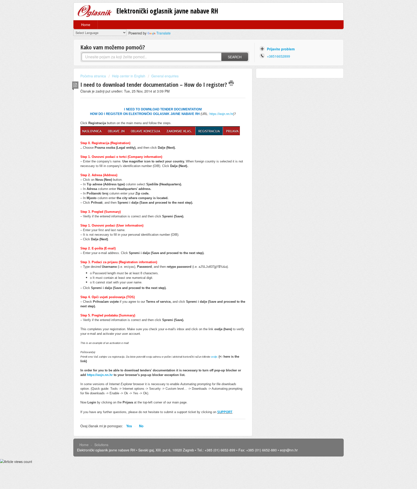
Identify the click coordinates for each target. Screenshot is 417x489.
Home (85, 24)
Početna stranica (93, 76)
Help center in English (128, 76)
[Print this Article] (231, 83)
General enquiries (165, 76)
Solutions (101, 444)
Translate (163, 33)
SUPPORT (224, 412)
